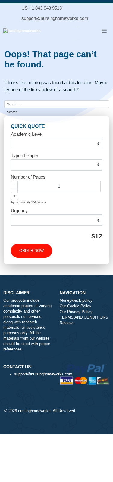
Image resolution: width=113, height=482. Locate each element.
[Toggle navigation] (104, 31)
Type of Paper (24, 155)
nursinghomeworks (34, 411)
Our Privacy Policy (76, 312)
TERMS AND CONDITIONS (84, 317)
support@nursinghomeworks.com (54, 18)
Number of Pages (28, 176)
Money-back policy (76, 300)
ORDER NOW (31, 251)
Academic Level (26, 134)
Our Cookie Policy (75, 306)
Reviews (67, 323)
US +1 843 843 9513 (41, 8)
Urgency (19, 210)
